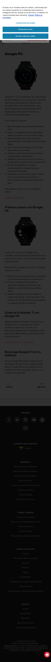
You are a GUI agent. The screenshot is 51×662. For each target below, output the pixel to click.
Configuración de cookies (25, 23)
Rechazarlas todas (25, 29)
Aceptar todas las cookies (25, 36)
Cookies (31, 15)
